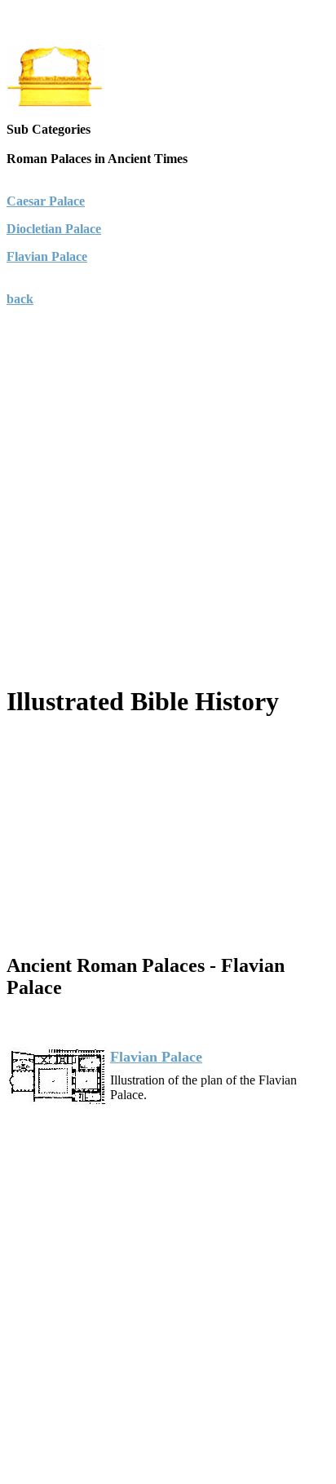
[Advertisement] (168, 516)
